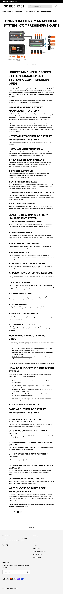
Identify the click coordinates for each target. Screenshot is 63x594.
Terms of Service (37, 554)
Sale (38, 11)
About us (35, 542)
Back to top (31, 527)
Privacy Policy (36, 548)
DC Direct (36, 404)
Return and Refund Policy (39, 551)
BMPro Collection (20, 363)
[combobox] (40, 6)
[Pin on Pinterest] (21, 512)
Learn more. (16, 1)
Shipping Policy (37, 557)
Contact (35, 545)
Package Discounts (46, 11)
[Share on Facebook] (18, 512)
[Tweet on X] (14, 512)
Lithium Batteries (30, 11)
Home (4, 11)
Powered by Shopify (14, 588)
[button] (59, 6)
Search (34, 539)
